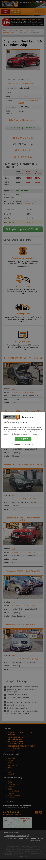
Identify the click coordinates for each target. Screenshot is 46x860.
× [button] (42, 414)
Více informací (32, 434)
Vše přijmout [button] (23, 439)
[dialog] (23, 430)
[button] (23, 444)
